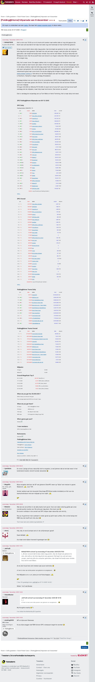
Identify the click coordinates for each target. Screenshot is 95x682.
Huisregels (40, 670)
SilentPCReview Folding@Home (39, 307)
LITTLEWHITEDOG (36, 318)
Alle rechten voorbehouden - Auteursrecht (15, 668)
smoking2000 (9, 620)
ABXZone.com (35, 297)
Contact (39, 667)
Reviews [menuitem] (25, 2)
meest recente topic (44, 25)
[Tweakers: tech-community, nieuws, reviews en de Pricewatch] (7, 2)
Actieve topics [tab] (92, 15)
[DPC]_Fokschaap (36, 180)
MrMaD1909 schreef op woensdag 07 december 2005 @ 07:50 (42, 552)
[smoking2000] (5, 633)
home (26, 444)
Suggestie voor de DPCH (22, 449)
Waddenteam (35, 185)
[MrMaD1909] (5, 52)
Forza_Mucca (35, 144)
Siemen (33, 170)
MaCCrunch (34, 235)
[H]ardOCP (34, 294)
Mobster (7, 507)
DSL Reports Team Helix (37, 302)
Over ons (47, 667)
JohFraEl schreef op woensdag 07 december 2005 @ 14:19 (41, 598)
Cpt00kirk (7, 468)
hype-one (34, 154)
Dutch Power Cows (23, 16)
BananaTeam (35, 178)
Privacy (38, 676)
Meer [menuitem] (75, 2)
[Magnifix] (5, 493)
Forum (3, 16)
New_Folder (34, 232)
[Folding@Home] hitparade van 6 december (44, 16)
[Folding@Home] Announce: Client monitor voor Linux (34, 638)
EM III (26, 447)
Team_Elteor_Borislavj (37, 115)
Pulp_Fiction (34, 136)
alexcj (6, 530)
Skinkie (33, 175)
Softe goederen (11, 16)
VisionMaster (8, 595)
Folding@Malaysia (36, 323)
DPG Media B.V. (25, 666)
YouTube (77, 667)
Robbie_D (34, 157)
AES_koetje (34, 147)
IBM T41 (28, 460)
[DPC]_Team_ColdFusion (37, 139)
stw (33, 248)
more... (18, 193)
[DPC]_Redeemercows (37, 152)
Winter (19, 586)
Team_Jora (34, 271)
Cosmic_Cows (35, 261)
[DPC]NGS (34, 113)
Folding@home (7, 35)
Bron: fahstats (20, 453)
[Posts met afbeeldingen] (78, 20)
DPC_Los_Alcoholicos (36, 131)
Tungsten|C (34, 460)
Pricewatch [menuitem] (47, 2)
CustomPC (34, 341)
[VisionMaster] (5, 602)
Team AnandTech (36, 313)
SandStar (34, 123)
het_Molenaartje (35, 165)
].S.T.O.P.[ (34, 263)
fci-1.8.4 (56, 638)
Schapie (34, 128)
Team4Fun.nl (35, 118)
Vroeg (33, 250)
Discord (76, 676)
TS (74, 21)
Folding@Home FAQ (21, 442)
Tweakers (4, 666)
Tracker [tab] (92, 9)
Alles (70, 21)
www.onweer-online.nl (24, 73)
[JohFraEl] (5, 558)
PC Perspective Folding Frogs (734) (40, 338)
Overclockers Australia (37, 333)
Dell (21, 460)
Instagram (77, 670)
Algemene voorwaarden (44, 673)
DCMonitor (30, 447)
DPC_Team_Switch (36, 258)
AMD (24, 460)
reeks (26, 25)
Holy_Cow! (34, 149)
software (29, 444)
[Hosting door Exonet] (79, 656)
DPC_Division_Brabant (37, 253)
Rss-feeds (77, 673)
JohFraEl (7, 548)
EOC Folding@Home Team (38, 300)
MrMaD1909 (8, 42)
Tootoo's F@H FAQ (30, 442)
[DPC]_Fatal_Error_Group (37, 134)
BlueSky (76, 665)
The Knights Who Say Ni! (37, 320)
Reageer (24, 30)
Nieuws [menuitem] (17, 2)
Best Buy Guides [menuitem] (35, 2)
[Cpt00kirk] (5, 473)
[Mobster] (5, 514)
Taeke (33, 167)
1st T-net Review (27, 586)
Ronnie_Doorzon (35, 245)
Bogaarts (34, 162)
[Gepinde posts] (86, 20)
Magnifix (7, 484)
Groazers (34, 266)
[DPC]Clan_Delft (35, 188)
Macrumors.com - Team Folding (39, 305)
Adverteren (40, 665)
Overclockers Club (36, 315)
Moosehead (34, 160)
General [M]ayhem (36, 359)
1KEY (33, 279)
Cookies (39, 678)
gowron (33, 214)
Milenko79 (34, 183)
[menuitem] (83, 2)
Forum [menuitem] (69, 2)
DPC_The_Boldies (36, 141)
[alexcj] (5, 535)
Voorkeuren (48, 678)
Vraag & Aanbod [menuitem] (59, 2)
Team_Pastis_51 (35, 121)
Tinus (33, 172)
